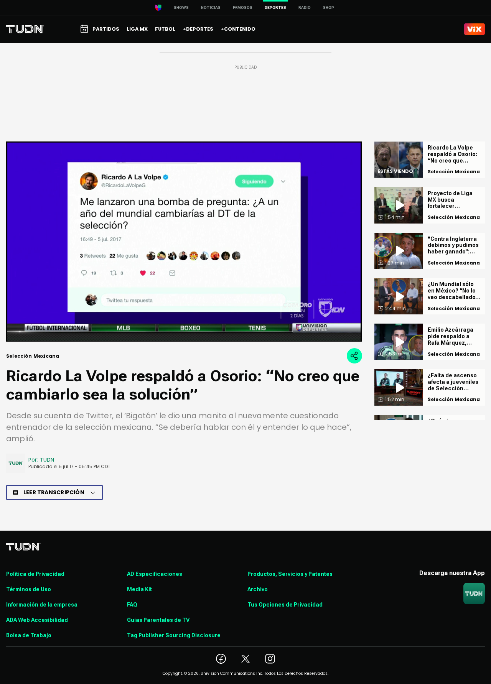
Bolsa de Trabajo (28, 635)
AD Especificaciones (154, 574)
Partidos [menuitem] (105, 29)
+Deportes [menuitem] (198, 29)
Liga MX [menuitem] (137, 29)
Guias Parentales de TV (158, 620)
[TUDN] (25, 29)
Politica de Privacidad (35, 574)
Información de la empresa (41, 605)
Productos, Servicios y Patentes (290, 574)
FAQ (132, 605)
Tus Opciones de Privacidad (285, 605)
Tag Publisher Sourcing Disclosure (174, 635)
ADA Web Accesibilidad (37, 620)
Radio (304, 7)
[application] (184, 241)
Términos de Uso (28, 589)
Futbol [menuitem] (165, 29)
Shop (328, 7)
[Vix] (474, 29)
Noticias (211, 7)
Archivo (257, 589)
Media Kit (139, 589)
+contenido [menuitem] (238, 29)
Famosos (242, 7)
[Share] (354, 355)
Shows (181, 7)
